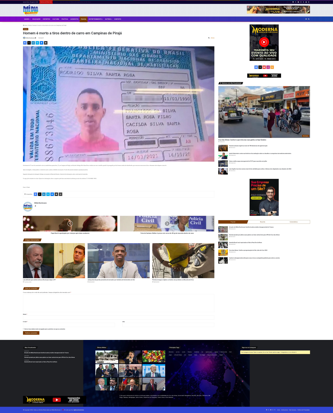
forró (230, 352)
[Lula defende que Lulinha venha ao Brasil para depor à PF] (54, 260)
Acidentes (74, 19)
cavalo (183, 352)
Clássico (190, 352)
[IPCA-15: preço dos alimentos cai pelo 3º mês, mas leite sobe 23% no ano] (153, 356)
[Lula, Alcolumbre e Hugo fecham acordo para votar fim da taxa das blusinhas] (106, 370)
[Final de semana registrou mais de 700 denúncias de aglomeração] (223, 148)
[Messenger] (41, 43)
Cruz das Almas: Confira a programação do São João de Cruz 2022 (248, 250)
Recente (262, 222)
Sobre (195, 355)
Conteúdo (196, 352)
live (185, 355)
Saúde (26, 19)
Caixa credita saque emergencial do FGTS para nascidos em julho (248, 161)
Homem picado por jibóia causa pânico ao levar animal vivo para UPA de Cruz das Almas (254, 235)
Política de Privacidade (304, 410)
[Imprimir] (60, 194)
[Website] (35, 206)
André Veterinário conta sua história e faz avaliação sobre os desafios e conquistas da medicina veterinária (260, 153)
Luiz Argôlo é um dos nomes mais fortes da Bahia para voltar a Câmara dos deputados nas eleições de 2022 (260, 169)
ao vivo (178, 352)
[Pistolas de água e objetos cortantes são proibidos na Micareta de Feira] (183, 260)
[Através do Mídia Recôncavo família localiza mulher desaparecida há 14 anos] (223, 229)
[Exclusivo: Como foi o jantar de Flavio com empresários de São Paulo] (130, 356)
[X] (29, 43)
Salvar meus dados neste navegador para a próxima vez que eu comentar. (44, 329)
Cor (202, 352)
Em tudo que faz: (74, 410)
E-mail (25, 321)
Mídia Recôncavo (30, 38)
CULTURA (55, 19)
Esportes (46, 19)
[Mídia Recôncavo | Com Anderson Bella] (31, 10)
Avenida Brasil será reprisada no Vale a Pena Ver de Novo (245, 242)
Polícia (83, 19)
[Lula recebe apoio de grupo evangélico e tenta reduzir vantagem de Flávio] (153, 370)
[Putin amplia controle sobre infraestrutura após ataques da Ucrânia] (130, 384)
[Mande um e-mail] (35, 38)
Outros (108, 19)
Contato (117, 19)
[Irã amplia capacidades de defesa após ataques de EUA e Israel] (153, 384)
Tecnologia (202, 355)
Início (25, 25)
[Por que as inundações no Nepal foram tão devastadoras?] (106, 356)
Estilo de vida (223, 352)
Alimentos (171, 352)
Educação (36, 19)
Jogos (170, 355)
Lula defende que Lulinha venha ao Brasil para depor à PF (39, 280)
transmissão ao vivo (212, 355)
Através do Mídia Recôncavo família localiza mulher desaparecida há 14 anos (251, 227)
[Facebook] (25, 43)
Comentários (294, 222)
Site (123, 321)
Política (65, 19)
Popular (233, 222)
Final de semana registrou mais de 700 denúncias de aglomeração (248, 145)
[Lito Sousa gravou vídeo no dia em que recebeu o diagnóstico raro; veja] (130, 370)
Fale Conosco (292, 410)
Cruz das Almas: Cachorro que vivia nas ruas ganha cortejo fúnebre (242, 140)
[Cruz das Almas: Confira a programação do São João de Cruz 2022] (223, 252)
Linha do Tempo (178, 355)
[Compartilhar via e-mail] (45, 43)
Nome (25, 314)
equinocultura (209, 352)
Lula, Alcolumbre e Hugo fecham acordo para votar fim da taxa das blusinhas (74, 2)
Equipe (216, 352)
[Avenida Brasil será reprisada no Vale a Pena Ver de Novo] (223, 245)
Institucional (284, 410)
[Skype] (37, 43)
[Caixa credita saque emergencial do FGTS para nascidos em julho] (223, 163)
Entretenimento (95, 19)
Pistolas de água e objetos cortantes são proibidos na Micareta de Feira (173, 280)
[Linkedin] (33, 43)
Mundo (190, 355)
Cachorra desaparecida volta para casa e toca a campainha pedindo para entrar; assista (254, 258)
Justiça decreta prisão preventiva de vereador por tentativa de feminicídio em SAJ (111, 280)
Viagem (221, 355)
